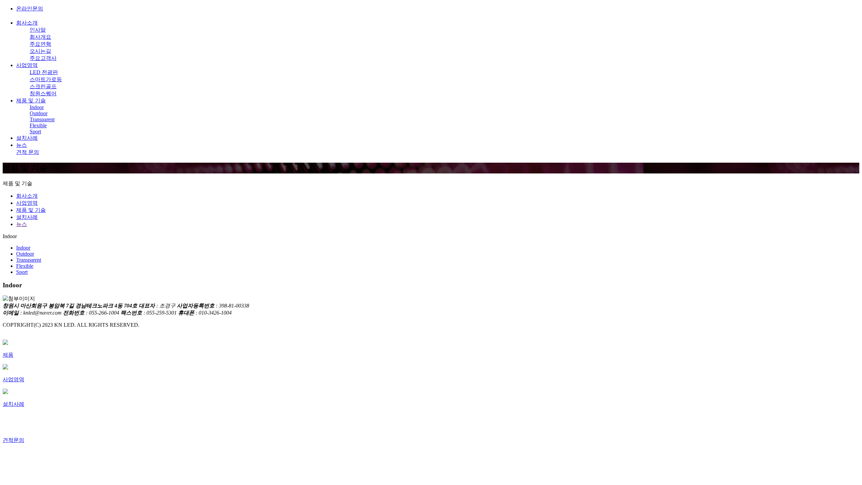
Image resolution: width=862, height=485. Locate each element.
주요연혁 (40, 44)
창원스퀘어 (43, 93)
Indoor (37, 107)
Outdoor (38, 113)
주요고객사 (43, 58)
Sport (35, 131)
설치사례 (27, 138)
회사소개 (27, 23)
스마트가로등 (46, 79)
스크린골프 (43, 86)
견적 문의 (27, 152)
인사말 (38, 30)
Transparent (42, 119)
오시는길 (40, 51)
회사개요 (40, 37)
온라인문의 (29, 8)
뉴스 (21, 145)
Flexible (38, 125)
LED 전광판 (44, 72)
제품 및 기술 (31, 100)
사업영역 (27, 65)
